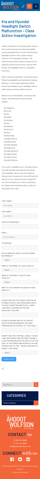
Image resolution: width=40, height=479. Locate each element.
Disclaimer (20, 469)
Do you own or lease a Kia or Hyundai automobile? (18, 254)
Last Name (6, 212)
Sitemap (35, 466)
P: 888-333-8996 (20, 440)
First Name (7, 201)
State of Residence (10, 222)
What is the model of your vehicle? (18, 266)
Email (4, 233)
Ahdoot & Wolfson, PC (13, 466)
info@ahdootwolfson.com (20, 446)
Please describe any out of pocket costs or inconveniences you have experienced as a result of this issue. (19, 323)
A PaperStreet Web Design (20, 472)
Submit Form (9, 359)
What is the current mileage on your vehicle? (18, 289)
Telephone (6, 243)
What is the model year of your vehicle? (16, 276)
